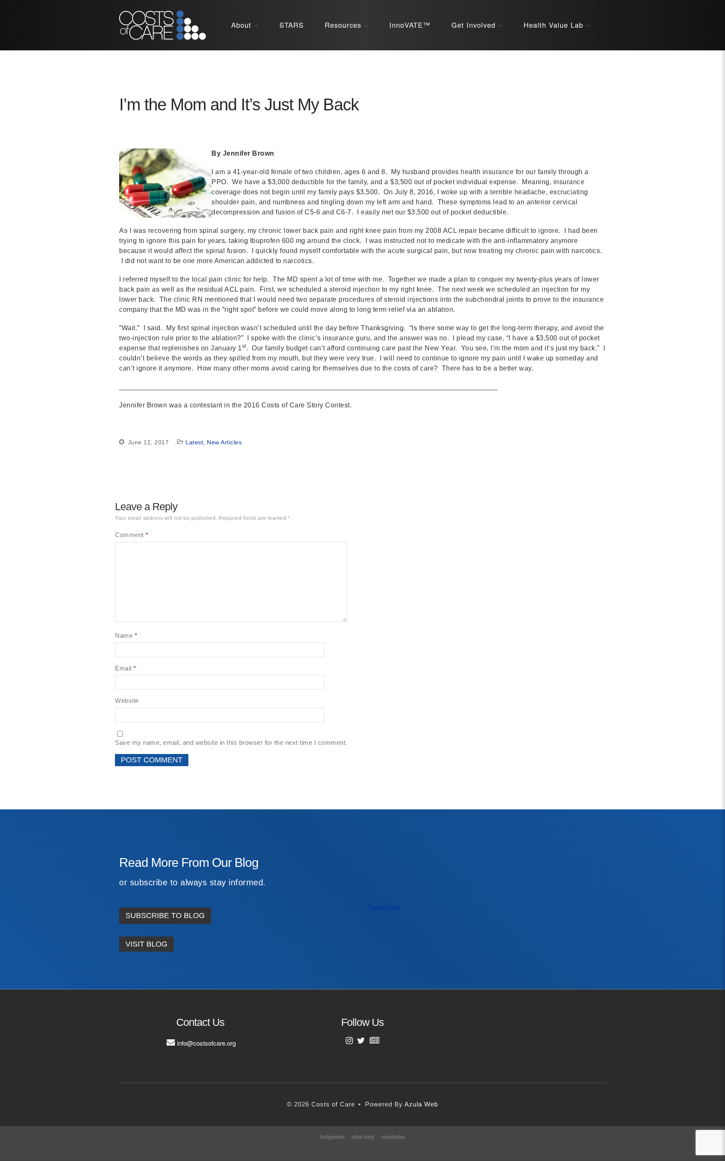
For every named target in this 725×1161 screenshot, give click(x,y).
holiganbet (332, 1136)
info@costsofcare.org (206, 1042)
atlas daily (362, 1136)
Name (126, 635)
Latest (194, 442)
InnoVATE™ (409, 25)
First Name (391, 893)
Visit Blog (146, 944)
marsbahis (393, 1136)
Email (125, 668)
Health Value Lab (553, 25)
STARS (291, 25)
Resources (343, 25)
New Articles (224, 442)
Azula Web (421, 1104)
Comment (132, 534)
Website (127, 700)
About (241, 25)
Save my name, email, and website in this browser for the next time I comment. (231, 742)
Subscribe (383, 907)
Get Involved (473, 25)
